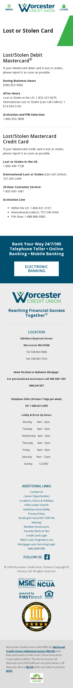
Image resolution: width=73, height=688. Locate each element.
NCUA (29, 667)
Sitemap (36, 522)
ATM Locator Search (36, 505)
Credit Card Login (36, 535)
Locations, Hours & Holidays (36, 500)
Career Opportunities (37, 496)
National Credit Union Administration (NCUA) (35, 649)
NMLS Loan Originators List (36, 540)
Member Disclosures (36, 526)
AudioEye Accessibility (36, 509)
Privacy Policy (36, 513)
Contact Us (36, 492)
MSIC (9, 671)
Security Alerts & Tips (36, 531)
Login (64, 9)
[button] (9, 8)
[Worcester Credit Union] (36, 7)
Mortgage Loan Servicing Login (36, 544)
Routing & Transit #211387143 (37, 518)
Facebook (47, 557)
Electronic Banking (36, 268)
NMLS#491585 (36, 548)
